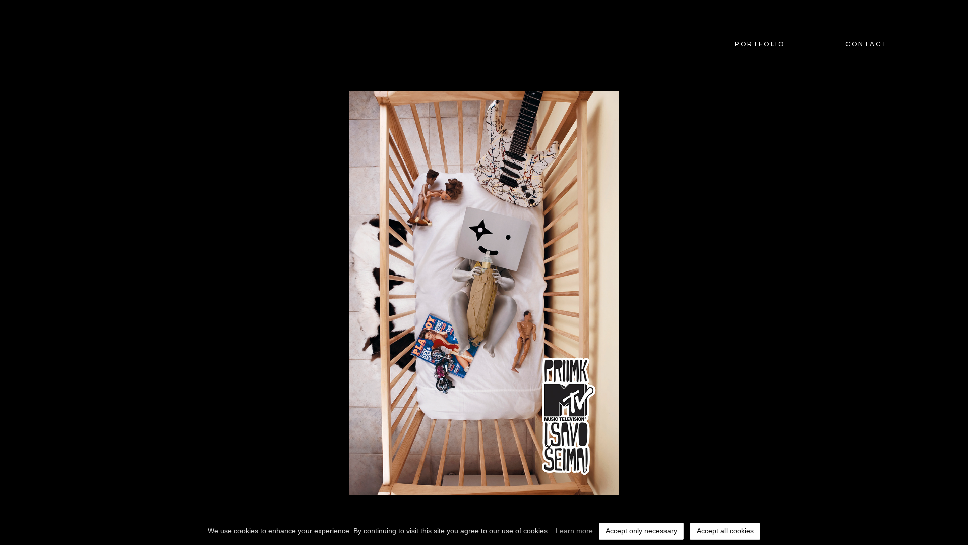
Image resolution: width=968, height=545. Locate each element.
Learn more (574, 531)
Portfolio (760, 44)
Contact (866, 44)
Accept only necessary (641, 531)
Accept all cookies (725, 531)
